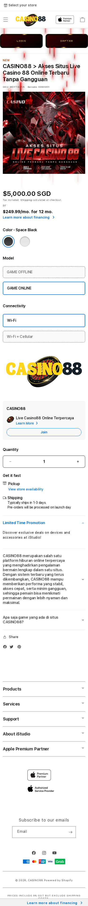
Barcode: (32, 86)
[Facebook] (6, 648)
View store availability (25, 489)
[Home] (30, 19)
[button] (5, 19)
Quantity (10, 449)
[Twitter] (12, 648)
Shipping (26, 199)
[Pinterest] (20, 648)
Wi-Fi (11, 320)
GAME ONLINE (19, 288)
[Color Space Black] (8, 241)
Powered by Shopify (58, 880)
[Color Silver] (25, 241)
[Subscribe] (70, 832)
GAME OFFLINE (20, 272)
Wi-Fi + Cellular (20, 336)
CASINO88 (35, 880)
